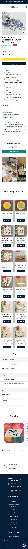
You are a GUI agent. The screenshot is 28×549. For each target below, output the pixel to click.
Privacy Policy (14, 519)
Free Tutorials (14, 506)
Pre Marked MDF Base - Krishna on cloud (21, 341)
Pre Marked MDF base (8, 194)
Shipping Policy (14, 527)
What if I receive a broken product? (10, 364)
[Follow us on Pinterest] (16, 490)
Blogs (14, 512)
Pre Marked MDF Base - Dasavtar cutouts (7, 290)
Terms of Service (14, 524)
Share (3, 134)
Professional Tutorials (14, 504)
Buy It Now (14, 64)
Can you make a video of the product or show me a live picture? (13, 399)
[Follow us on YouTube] (20, 490)
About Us (14, 499)
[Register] (23, 540)
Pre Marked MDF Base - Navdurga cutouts (21, 239)
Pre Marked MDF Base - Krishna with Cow (7, 315)
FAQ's (14, 509)
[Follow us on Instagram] (12, 490)
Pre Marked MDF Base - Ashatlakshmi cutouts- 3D (20, 264)
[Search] (5, 7)
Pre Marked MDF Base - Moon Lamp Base (7, 214)
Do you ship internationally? (9, 379)
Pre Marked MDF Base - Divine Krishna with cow (20, 315)
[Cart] (25, 7)
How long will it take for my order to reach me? (13, 383)
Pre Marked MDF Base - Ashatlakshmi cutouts (7, 264)
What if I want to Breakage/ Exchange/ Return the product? (13, 405)
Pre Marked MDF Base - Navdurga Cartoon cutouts (7, 239)
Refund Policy (14, 522)
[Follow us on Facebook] (8, 490)
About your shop (6, 394)
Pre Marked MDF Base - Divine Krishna (7, 341)
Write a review (14, 151)
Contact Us (14, 501)
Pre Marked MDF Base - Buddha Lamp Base (21, 214)
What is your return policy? (8, 368)
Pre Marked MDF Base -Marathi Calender (21, 290)
